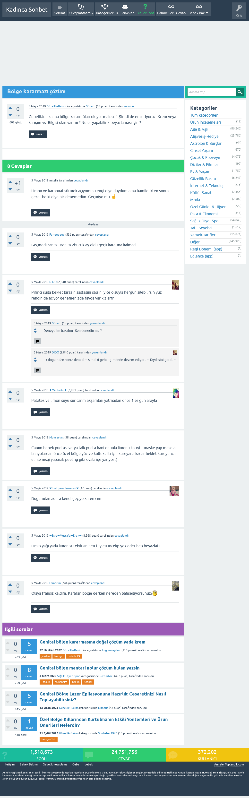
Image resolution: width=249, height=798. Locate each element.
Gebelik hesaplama (55, 764)
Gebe (75, 764)
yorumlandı (97, 323)
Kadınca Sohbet (27, 9)
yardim (46, 656)
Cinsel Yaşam (201, 150)
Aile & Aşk (199, 129)
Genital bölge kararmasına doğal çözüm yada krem (93, 641)
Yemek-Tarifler (202, 235)
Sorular (59, 13)
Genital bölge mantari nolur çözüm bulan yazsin (90, 667)
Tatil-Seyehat (201, 228)
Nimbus (103, 708)
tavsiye (58, 656)
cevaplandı (81, 180)
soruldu (129, 106)
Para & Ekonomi (204, 214)
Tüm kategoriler (204, 115)
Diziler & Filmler (204, 164)
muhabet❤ (74, 656)
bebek (89, 764)
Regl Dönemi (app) (206, 249)
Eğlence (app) (202, 256)
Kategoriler (104, 13)
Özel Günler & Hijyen (208, 207)
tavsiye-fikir (49, 739)
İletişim (10, 764)
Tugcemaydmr (111, 650)
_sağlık (46, 681)
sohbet (88, 681)
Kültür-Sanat (201, 192)
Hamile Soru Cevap (171, 13)
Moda (195, 199)
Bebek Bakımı (199, 13)
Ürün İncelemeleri (205, 122)
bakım (75, 681)
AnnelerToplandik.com (229, 764)
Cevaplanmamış (81, 13)
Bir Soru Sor (145, 13)
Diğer (195, 242)
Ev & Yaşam (200, 171)
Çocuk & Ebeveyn (205, 157)
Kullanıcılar (125, 13)
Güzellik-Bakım (56, 106)
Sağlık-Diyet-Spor (68, 676)
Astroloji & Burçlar (206, 143)
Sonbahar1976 (107, 733)
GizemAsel (106, 676)
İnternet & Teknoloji (207, 185)
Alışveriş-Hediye (204, 136)
